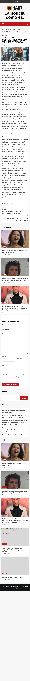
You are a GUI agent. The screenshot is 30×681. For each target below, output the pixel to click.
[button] (2, 24)
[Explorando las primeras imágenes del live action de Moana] (15, 239)
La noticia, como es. (15, 15)
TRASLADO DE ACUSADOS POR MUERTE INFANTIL (17, 218)
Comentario (6, 333)
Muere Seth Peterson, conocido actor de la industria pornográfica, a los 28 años (14, 416)
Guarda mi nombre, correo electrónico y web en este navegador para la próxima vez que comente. (14, 377)
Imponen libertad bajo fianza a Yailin (12, 435)
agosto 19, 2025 (7, 45)
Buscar (4, 392)
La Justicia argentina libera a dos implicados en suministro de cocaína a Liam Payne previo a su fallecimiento (14, 308)
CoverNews (24, 586)
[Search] (27, 24)
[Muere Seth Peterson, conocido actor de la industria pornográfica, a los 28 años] (15, 267)
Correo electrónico (20, 357)
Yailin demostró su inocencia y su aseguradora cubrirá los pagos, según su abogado (13, 429)
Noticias (4, 35)
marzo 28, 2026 (7, 254)
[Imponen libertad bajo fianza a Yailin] (15, 566)
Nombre (5, 356)
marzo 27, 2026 (7, 312)
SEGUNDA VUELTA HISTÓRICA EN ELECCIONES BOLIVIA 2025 (13, 211)
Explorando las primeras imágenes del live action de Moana (14, 411)
